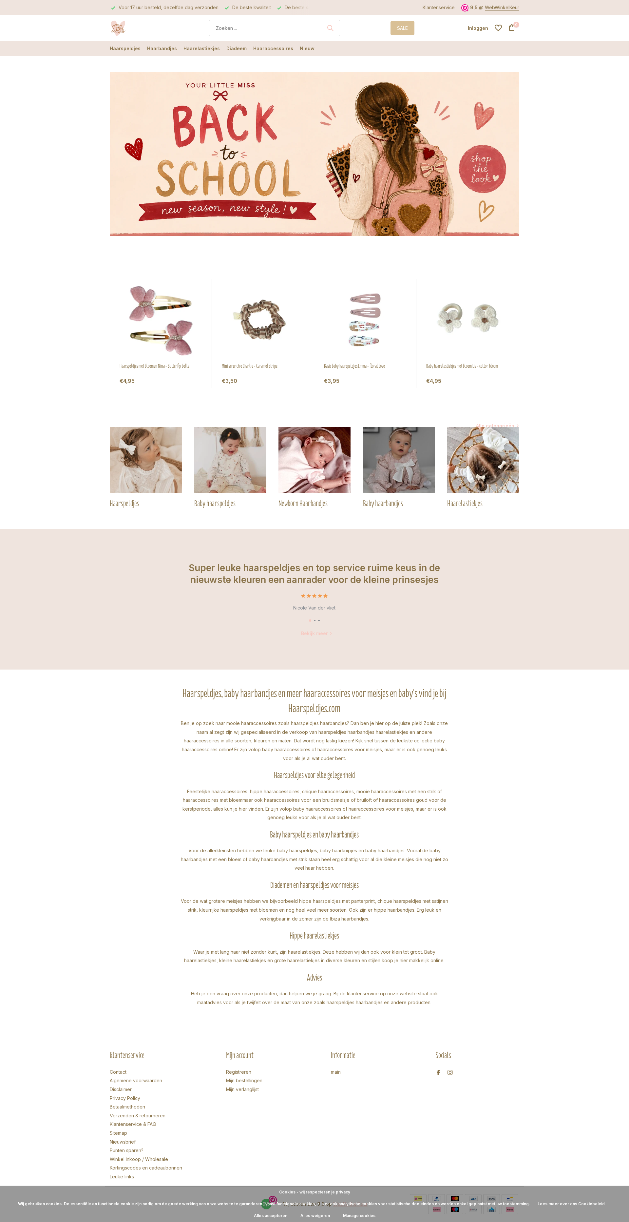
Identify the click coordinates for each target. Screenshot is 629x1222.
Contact (118, 1072)
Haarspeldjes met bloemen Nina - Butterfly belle (154, 366)
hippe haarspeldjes (320, 901)
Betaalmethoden (127, 1106)
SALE (402, 28)
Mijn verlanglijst (242, 1089)
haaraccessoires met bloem (212, 800)
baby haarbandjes (385, 850)
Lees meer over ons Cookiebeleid (571, 1203)
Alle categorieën (495, 425)
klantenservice (363, 993)
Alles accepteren (270, 1215)
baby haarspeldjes (297, 850)
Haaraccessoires (273, 48)
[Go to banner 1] (314, 154)
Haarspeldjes (125, 48)
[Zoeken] (330, 28)
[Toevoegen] (195, 381)
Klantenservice (439, 7)
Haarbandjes (162, 48)
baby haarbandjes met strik (278, 859)
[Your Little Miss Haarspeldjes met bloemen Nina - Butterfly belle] (161, 321)
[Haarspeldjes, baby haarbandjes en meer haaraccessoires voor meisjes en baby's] (134, 28)
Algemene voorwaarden (136, 1080)
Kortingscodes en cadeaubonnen (146, 1167)
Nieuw (307, 48)
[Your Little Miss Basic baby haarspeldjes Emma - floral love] (365, 321)
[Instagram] (450, 1073)
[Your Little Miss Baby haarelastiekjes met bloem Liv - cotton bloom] (467, 321)
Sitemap (118, 1133)
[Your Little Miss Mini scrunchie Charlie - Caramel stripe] (263, 321)
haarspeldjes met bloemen (249, 910)
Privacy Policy (125, 1098)
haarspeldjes (332, 732)
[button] (310, 620)
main (336, 1072)
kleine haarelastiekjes (242, 960)
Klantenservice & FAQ (133, 1124)
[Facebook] (438, 1073)
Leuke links (122, 1176)
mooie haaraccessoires (251, 723)
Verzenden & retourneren (137, 1115)
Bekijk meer (314, 633)
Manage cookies (359, 1215)
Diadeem (236, 48)
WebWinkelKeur (502, 7)
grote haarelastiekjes (297, 960)
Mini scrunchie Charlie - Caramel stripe (249, 366)
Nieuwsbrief (123, 1142)
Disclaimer (121, 1089)
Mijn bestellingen (244, 1080)
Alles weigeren (315, 1215)
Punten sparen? (126, 1150)
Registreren (238, 1072)
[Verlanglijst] (498, 27)
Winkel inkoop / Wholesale (139, 1159)
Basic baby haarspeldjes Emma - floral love (354, 366)
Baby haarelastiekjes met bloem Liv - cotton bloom (462, 366)
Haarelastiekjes (201, 48)
